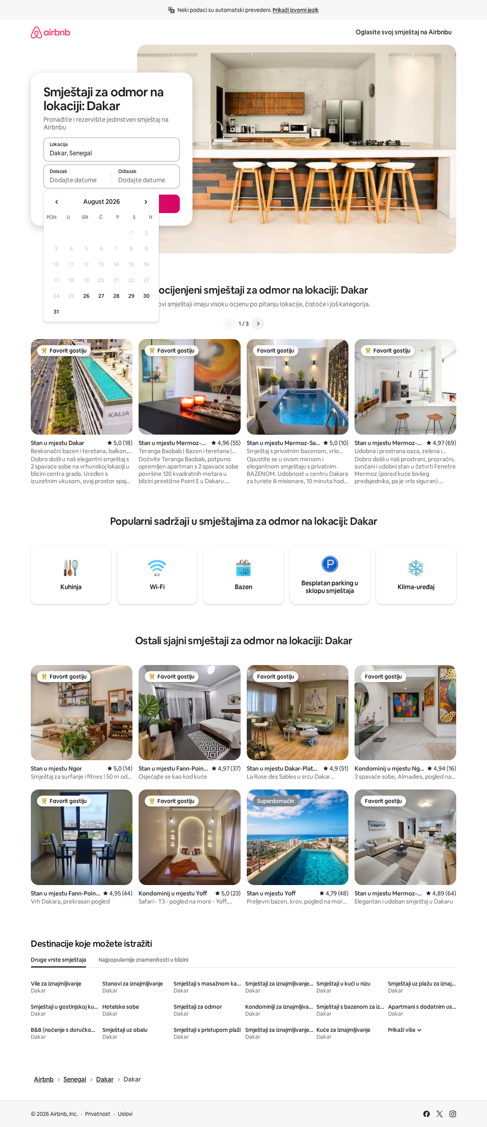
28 (116, 295)
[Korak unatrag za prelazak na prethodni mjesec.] (57, 202)
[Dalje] (258, 323)
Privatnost (97, 1113)
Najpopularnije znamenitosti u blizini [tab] (143, 959)
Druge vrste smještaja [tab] (58, 959)
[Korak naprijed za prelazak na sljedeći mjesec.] (145, 202)
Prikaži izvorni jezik (296, 10)
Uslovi (125, 1113)
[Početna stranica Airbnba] (50, 32)
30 (146, 295)
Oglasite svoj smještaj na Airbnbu (404, 32)
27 (101, 295)
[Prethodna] (229, 323)
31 (56, 311)
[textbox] (77, 180)
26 (86, 295)
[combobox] (112, 153)
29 (131, 295)
